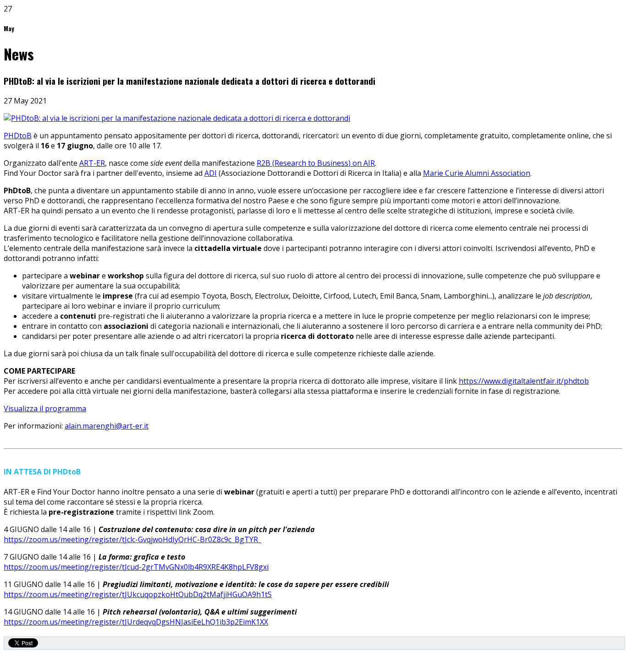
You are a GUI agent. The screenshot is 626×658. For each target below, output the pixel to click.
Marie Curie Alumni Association (476, 173)
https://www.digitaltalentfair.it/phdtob (524, 381)
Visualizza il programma (45, 408)
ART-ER (92, 163)
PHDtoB (18, 136)
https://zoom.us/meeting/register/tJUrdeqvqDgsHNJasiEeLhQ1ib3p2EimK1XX (136, 622)
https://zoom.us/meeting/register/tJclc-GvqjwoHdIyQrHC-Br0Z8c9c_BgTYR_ (132, 539)
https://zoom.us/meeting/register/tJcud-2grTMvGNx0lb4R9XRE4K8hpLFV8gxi (136, 567)
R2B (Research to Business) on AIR (316, 163)
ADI (210, 173)
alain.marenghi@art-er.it (106, 426)
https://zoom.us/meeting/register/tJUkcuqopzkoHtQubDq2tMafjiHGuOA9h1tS (138, 594)
